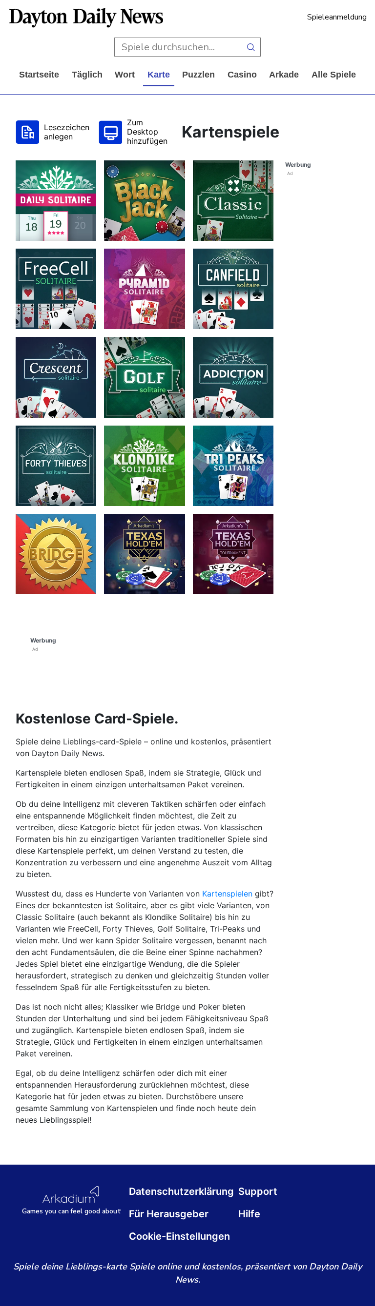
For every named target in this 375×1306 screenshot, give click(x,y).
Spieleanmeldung (337, 17)
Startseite (39, 74)
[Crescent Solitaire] (56, 377)
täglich (87, 74)
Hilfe (249, 1214)
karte (158, 74)
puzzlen (198, 74)
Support (257, 1191)
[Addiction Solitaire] (233, 377)
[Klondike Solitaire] (144, 466)
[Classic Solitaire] (233, 200)
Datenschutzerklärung (181, 1191)
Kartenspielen (227, 893)
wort (125, 74)
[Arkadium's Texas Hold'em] (144, 554)
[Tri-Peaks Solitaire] (233, 466)
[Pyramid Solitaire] (144, 289)
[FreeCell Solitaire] (56, 289)
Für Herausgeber (168, 1214)
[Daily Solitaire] (56, 200)
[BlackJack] (144, 200)
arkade (284, 74)
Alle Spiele (334, 74)
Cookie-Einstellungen (179, 1236)
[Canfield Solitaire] (233, 289)
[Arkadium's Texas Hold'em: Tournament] (233, 554)
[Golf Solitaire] (144, 377)
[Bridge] (56, 554)
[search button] (251, 47)
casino (242, 74)
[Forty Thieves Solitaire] (56, 466)
